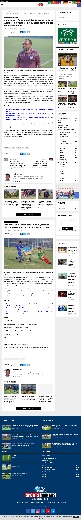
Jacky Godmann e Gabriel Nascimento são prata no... (67, 69)
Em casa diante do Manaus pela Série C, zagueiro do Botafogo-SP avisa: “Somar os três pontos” (39, 165)
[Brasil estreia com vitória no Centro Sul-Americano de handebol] (62, 250)
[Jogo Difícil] (6, 458)
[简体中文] (54, 2)
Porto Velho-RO (20, 147)
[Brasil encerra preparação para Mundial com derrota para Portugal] (62, 294)
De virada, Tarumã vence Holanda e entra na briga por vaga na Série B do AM (28, 398)
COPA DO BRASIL (64, 146)
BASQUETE (62, 166)
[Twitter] (33, 511)
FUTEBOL (5, 17)
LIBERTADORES (63, 141)
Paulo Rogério (8, 28)
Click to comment (28, 214)
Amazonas (6, 147)
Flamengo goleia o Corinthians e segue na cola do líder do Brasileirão (64, 426)
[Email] (53, 511)
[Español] (78, 2)
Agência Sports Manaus (64, 118)
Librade (16, 359)
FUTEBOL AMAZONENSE (12, 17)
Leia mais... (41, 518)
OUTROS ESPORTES (63, 162)
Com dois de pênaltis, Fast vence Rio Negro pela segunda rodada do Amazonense (24, 444)
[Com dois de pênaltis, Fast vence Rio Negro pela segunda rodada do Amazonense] (6, 446)
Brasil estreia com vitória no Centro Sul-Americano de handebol (72, 250)
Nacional (22, 359)
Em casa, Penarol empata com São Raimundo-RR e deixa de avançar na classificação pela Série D (64, 444)
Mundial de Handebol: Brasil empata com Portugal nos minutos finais (72, 308)
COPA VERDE (63, 148)
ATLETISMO (62, 164)
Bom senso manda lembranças (19, 474)
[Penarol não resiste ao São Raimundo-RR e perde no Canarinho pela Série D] (46, 436)
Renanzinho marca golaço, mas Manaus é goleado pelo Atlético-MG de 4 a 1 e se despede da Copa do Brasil (45, 399)
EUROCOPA (62, 139)
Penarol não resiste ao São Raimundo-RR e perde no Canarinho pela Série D (65, 435)
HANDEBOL (62, 173)
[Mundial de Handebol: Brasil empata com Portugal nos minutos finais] (62, 308)
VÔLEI (61, 180)
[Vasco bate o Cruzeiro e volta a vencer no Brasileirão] (62, 84)
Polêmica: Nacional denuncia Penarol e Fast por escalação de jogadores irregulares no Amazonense (25, 435)
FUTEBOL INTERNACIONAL (64, 132)
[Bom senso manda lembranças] (6, 476)
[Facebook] (28, 511)
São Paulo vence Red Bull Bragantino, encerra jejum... (72, 91)
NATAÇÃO (62, 178)
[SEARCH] (75, 17)
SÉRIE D (62, 157)
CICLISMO (62, 169)
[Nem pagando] (6, 467)
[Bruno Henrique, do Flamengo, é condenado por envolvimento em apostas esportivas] (73, 98)
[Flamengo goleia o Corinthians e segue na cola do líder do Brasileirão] (46, 427)
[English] (58, 2)
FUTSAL (62, 171)
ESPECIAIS (61, 123)
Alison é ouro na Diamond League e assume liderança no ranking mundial (72, 263)
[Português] (74, 2)
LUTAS (61, 176)
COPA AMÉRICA (63, 134)
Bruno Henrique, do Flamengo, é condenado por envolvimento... (72, 105)
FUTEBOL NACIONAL (63, 143)
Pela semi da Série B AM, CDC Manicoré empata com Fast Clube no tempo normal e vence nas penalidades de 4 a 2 (45, 204)
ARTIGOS (60, 120)
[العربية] (50, 2)
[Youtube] (48, 511)
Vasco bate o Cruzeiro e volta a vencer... (62, 90)
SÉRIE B (62, 153)
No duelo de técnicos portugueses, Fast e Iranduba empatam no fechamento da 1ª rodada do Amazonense (25, 426)
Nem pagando (15, 465)
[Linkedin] (43, 511)
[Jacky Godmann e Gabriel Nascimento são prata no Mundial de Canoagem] (67, 59)
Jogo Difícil (14, 456)
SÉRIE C (62, 155)
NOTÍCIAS (60, 160)
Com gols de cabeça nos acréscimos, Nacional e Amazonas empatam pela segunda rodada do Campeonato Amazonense (11, 400)
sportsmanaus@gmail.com (43, 506)
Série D (27, 147)
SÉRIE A (62, 150)
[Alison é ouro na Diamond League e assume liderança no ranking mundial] (62, 262)
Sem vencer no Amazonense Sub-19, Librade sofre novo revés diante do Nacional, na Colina (18, 165)
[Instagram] (38, 511)
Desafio (12, 147)
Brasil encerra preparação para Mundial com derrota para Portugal (72, 294)
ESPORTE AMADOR (63, 125)
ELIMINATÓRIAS (64, 136)
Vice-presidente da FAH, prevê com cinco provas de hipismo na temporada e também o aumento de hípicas (72, 279)
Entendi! (76, 516)
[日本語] (70, 2)
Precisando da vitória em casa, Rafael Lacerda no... (62, 105)
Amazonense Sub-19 (8, 359)
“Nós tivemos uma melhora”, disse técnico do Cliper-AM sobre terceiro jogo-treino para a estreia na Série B (11, 203)
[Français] (62, 2)
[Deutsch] (66, 2)
